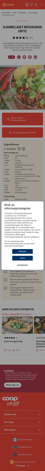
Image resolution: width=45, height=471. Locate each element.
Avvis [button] (22, 258)
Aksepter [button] (22, 251)
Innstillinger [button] (22, 265)
